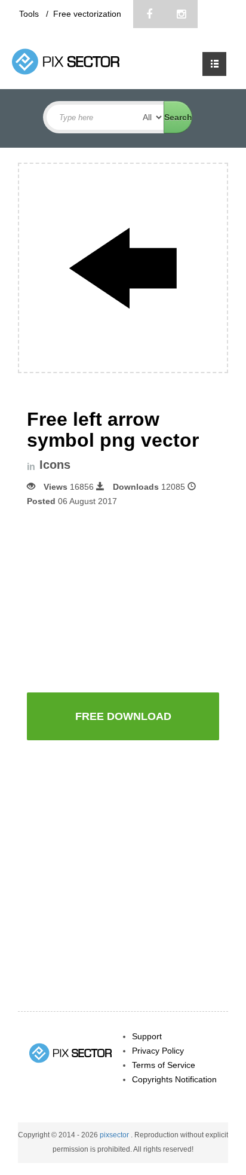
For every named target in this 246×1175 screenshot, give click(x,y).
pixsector (115, 1135)
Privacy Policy (158, 1050)
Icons (54, 465)
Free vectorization (87, 14)
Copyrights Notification (174, 1079)
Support (147, 1036)
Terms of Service (163, 1065)
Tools (30, 14)
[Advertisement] (127, 598)
